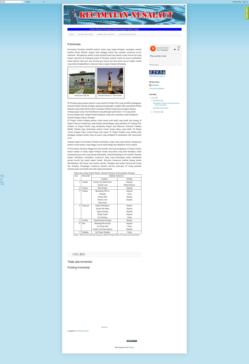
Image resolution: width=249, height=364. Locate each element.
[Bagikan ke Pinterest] (83, 254)
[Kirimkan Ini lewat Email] (73, 254)
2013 (153, 98)
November (157, 112)
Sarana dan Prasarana (127, 34)
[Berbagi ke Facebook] (81, 254)
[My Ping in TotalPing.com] (132, 341)
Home (71, 34)
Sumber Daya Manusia (106, 34)
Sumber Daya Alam (85, 34)
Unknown (155, 85)
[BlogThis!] (76, 254)
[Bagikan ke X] (78, 254)
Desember (157, 100)
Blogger (131, 347)
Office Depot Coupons (157, 76)
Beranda (104, 327)
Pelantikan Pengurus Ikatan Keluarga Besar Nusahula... (166, 104)
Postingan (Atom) (82, 331)
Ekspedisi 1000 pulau (160, 108)
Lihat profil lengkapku (156, 88)
